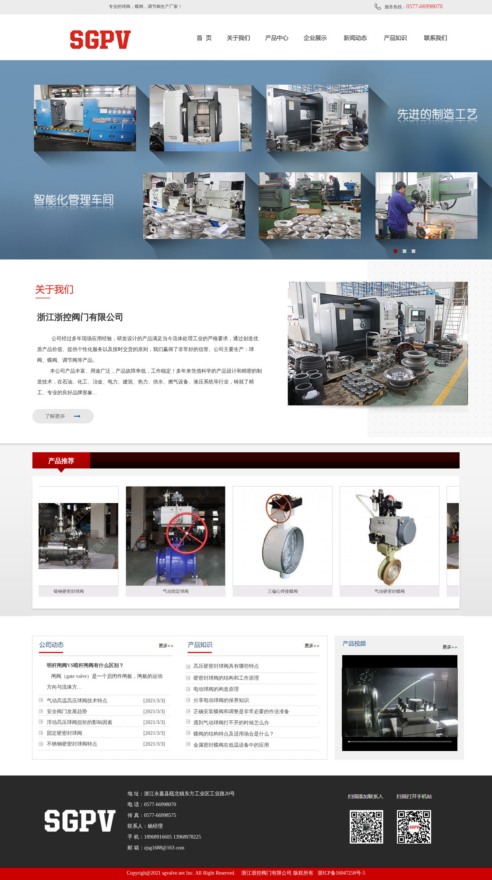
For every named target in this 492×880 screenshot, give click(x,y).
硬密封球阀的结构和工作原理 (226, 678)
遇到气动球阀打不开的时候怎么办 (231, 722)
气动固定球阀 (135, 591)
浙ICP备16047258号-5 (341, 873)
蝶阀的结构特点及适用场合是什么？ (233, 734)
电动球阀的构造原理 (216, 689)
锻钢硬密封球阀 (456, 591)
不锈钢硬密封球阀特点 (72, 744)
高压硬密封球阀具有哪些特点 (226, 666)
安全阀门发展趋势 (67, 711)
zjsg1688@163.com (164, 847)
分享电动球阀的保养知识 (221, 700)
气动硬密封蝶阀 (349, 591)
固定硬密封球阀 (64, 733)
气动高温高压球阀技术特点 (77, 700)
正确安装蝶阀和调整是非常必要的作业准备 (241, 711)
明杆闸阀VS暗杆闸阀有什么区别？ (85, 665)
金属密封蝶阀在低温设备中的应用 (231, 745)
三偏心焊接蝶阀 (242, 591)
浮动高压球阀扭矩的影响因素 (79, 722)
